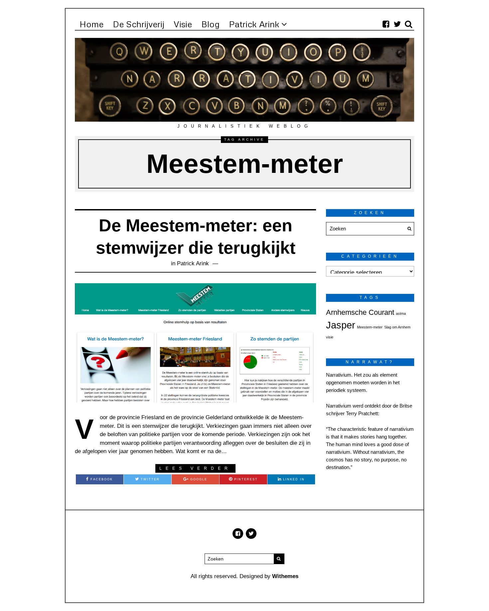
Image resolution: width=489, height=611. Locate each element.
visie (329, 337)
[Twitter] (397, 24)
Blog (210, 24)
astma (401, 313)
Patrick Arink (254, 24)
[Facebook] (386, 24)
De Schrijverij (138, 24)
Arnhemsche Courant (360, 312)
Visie (183, 24)
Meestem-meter (370, 327)
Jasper (340, 324)
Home (91, 24)
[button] (407, 228)
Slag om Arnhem (397, 327)
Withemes (285, 576)
